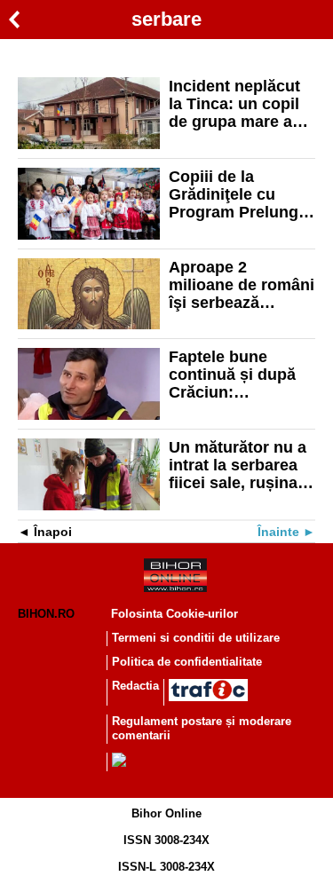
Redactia (135, 685)
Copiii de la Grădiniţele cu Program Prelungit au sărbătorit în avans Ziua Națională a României (238, 194)
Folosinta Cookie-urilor (174, 613)
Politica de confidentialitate (187, 661)
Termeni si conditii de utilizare (196, 637)
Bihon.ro (46, 613)
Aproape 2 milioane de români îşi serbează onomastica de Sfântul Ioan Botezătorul (241, 285)
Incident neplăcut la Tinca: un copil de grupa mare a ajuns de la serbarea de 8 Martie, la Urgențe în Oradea (236, 103)
